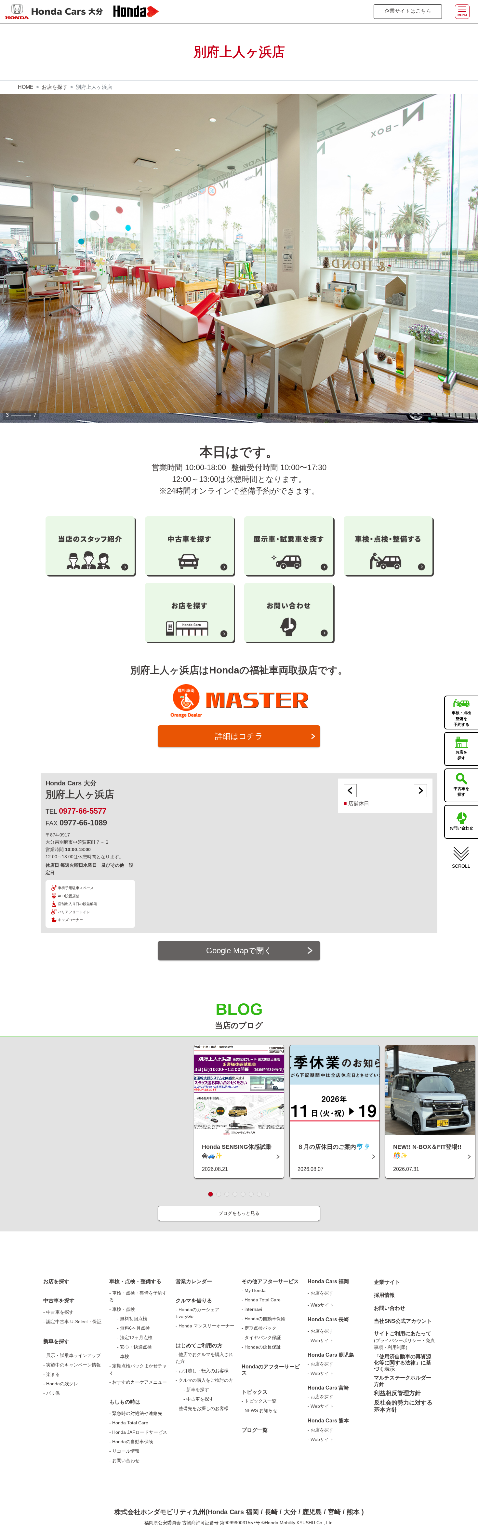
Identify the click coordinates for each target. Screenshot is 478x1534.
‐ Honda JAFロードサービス (138, 1432)
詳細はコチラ (239, 736)
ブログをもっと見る (239, 1213)
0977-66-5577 (82, 811)
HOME (25, 87)
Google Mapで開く (239, 950)
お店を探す (55, 87)
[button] (210, 1194)
